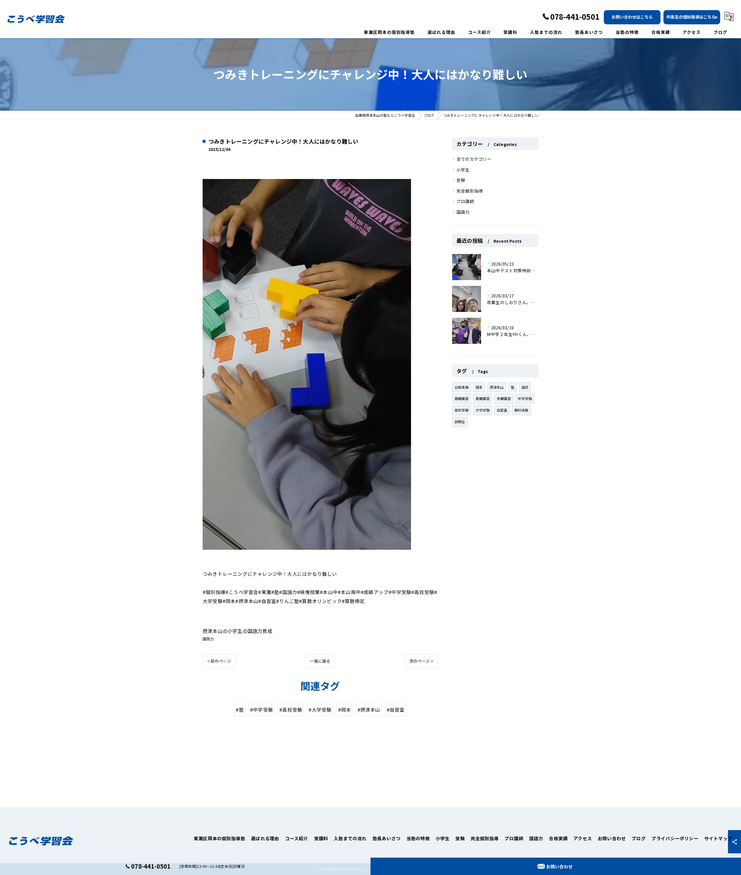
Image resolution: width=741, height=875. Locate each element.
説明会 (459, 421)
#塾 (239, 709)
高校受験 (461, 410)
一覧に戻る (320, 661)
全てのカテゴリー (474, 159)
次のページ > (421, 661)
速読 (524, 387)
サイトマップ (718, 838)
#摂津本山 (368, 709)
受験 (460, 180)
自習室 (502, 410)
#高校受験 (290, 709)
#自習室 (396, 709)
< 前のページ (219, 661)
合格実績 (461, 387)
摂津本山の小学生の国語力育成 (237, 630)
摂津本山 (497, 387)
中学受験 (525, 398)
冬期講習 (504, 398)
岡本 (479, 387)
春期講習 (461, 398)
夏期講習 (483, 398)
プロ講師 (465, 201)
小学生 (463, 170)
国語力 (208, 639)
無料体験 (521, 410)
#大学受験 (320, 709)
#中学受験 (261, 709)
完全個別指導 (469, 191)
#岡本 (344, 709)
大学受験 (483, 410)
